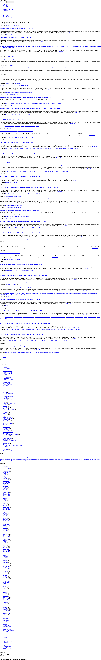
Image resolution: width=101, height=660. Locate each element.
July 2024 (5, 487)
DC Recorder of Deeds (8, 432)
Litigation (5, 401)
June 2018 (5, 573)
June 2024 (5, 488)
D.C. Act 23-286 (22, 294)
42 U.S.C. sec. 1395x (29, 160)
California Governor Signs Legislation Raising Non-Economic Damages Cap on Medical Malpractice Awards (25, 97)
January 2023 (6, 508)
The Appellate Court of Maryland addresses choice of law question (15, 37)
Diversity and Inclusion (8, 396)
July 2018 (5, 572)
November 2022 (6, 510)
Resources (5, 637)
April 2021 (5, 531)
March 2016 (5, 596)
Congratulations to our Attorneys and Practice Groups (12, 346)
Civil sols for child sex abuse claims (42, 317)
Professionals (5, 638)
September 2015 (6, 601)
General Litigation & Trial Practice (10, 403)
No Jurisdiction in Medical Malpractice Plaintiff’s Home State (14, 119)
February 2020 (6, 549)
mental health (2, 459)
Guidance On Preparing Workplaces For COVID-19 (33, 171)
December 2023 (6, 494)
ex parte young (48, 193)
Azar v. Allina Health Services (73, 329)
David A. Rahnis (6, 383)
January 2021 (6, 535)
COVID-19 (7, 137)
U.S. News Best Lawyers (45, 352)
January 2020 (6, 550)
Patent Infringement (9, 205)
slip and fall (16, 216)
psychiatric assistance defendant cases (44, 459)
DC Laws (5, 408)
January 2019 (6, 565)
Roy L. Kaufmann (7, 376)
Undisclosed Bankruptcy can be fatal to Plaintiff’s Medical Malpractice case (17, 85)
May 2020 (5, 545)
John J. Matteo (6, 380)
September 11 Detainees (74, 459)
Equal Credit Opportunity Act (50, 457)
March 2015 (5, 608)
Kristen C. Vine (6, 385)
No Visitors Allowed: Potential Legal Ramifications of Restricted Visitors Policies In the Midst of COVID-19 (25, 275)
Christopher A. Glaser (7, 373)
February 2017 (6, 589)
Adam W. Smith (9, 43)
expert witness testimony (28, 270)
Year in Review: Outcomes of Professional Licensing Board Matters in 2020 (17, 244)
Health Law (26, 103)
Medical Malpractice (24, 92)
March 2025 (5, 478)
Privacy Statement (7, 621)
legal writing (58, 103)
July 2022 (5, 513)
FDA (10, 340)
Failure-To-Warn (31, 340)
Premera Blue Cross (92, 317)
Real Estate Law (8, 352)
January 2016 (6, 598)
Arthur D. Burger (6, 368)
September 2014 (6, 613)
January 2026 (6, 469)
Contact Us (5, 10)
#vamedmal (23, 53)
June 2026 (5, 466)
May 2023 (5, 503)
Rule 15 (43, 239)
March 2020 (5, 547)
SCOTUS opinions (15, 340)
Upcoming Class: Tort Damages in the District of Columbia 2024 (15, 59)
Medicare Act (38, 329)
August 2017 (5, 584)
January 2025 (6, 481)
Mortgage (5, 441)
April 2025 (5, 477)
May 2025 (5, 476)
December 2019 (6, 551)
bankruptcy (7, 92)
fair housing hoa (6, 439)
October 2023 (6, 497)
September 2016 (6, 592)
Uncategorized (6, 428)
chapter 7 (13, 92)
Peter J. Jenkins (6, 374)
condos (94, 455)
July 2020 (5, 542)
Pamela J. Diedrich (18, 25)
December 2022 (6, 509)
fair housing (5, 433)
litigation (21, 114)
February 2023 (6, 507)
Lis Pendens (5, 449)
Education (5, 392)
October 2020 (6, 539)
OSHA (12, 137)
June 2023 (5, 502)
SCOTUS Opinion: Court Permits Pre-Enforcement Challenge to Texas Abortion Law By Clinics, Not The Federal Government (29, 187)
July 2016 (5, 593)
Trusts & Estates (6, 427)
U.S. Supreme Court (23, 460)
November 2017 (6, 581)
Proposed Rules (6, 443)
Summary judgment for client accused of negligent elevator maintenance (16, 28)
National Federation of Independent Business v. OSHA (66, 148)
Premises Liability (9, 114)
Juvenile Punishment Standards (95, 457)
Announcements (55, 352)
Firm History (5, 618)
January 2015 (6, 610)
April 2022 (5, 516)
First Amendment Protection (78, 457)
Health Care (16, 114)
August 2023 (5, 499)
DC (98, 455)
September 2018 (6, 570)
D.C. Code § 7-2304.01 (13, 294)
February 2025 (6, 479)
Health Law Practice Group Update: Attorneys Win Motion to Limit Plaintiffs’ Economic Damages (23, 221)
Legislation (5, 414)
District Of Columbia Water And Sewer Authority (14, 457)
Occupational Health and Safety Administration (29, 148)
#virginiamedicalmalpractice (37, 53)
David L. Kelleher (10, 128)
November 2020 (6, 537)
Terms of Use (6, 6)
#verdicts (28, 53)
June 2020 (5, 544)
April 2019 (5, 561)
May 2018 (5, 575)
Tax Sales (5, 444)
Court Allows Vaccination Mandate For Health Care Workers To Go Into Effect (18, 153)
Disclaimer (5, 5)
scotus (6, 329)
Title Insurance (6, 435)
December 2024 (6, 482)
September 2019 (6, 555)
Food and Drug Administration (42, 340)
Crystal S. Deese (9, 25)
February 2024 (6, 492)
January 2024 (6, 493)
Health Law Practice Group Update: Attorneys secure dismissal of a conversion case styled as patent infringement (26, 198)
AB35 (53, 103)
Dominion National (70, 317)
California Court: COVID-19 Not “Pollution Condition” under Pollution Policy (18, 76)
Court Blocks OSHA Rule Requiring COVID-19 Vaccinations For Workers (17, 142)
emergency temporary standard (46, 148)
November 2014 (6, 612)
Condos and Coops (7, 430)
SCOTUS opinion (12, 329)
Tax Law (5, 406)
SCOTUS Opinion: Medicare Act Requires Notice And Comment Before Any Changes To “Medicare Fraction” (26, 323)
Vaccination (20, 137)
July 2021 (5, 528)
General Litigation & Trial (8, 627)
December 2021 (6, 521)
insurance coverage (9, 103)
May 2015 (5, 605)
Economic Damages (39, 227)
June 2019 (5, 559)
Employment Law (7, 416)
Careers (4, 640)
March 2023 (5, 505)
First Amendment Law (68, 457)
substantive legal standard (47, 329)
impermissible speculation (24, 216)
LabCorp (77, 317)
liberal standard (38, 239)
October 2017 (6, 582)
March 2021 (5, 533)
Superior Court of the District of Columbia (14, 227)
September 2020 (6, 540)
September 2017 (6, 583)
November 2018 (6, 567)
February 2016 (6, 597)
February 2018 (6, 578)
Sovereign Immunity (9, 193)
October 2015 (6, 599)
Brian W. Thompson (7, 384)
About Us (5, 616)
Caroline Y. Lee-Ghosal (8, 379)
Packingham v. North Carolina (29, 459)
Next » (4, 357)
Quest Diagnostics (83, 317)
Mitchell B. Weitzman (7, 387)
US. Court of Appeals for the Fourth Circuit (12, 445)
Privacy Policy (6, 8)
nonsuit (30, 92)
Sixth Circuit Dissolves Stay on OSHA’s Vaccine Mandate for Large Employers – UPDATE (21, 176)
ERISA (56, 457)
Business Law (8, 182)
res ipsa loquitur (27, 114)
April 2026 (5, 467)
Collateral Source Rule (29, 227)
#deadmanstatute (9, 53)
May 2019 (5, 560)
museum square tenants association (18, 459)
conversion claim (18, 205)
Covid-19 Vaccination (28, 137)
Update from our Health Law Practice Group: (10, 253)
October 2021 (6, 524)
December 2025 (6, 471)
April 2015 (5, 607)
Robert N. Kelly (6, 378)
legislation (21, 103)
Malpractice (13, 305)
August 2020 (5, 541)
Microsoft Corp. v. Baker (8, 459)
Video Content (6, 394)
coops (97, 455)
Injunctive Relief (9, 282)
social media (80, 459)
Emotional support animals (27, 457)
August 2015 (5, 602)
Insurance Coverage (7, 417)
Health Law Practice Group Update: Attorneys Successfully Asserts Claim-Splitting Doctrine (21, 232)
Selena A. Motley (6, 382)
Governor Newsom (43, 103)
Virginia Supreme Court (8, 418)
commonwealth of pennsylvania (32, 126)
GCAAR (5, 446)
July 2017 (5, 586)
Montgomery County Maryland (9, 440)
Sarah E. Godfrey (18, 83)
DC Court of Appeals (7, 423)
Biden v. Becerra (20, 160)
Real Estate (5, 404)
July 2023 (5, 500)
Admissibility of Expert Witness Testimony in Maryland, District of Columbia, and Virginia (21, 264)
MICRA (50, 103)
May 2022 (5, 515)
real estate (15, 352)
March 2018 (5, 577)
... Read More (68, 32)
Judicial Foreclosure (7, 448)
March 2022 (5, 518)
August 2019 (5, 556)
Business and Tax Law (8, 411)
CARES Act (23, 293)
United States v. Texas (39, 193)
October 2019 (6, 554)
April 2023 (5, 504)
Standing (17, 92)
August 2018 (5, 571)
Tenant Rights (6, 419)
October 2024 (6, 483)
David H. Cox (6, 369)
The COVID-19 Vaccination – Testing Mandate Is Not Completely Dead (16, 131)
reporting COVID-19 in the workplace (53, 171)
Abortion (17, 193)
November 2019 (6, 552)
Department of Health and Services (33, 293)
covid (16, 137)
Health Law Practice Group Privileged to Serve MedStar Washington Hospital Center (20, 299)
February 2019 (6, 563)
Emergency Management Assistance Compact (52, 293)
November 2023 (6, 495)
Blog (4, 645)
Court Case (5, 398)
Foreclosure (5, 425)
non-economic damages (19, 317)
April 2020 (5, 546)
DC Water (5, 457)
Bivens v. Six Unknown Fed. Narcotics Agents (69, 455)
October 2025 (6, 472)
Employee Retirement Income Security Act (38, 457)
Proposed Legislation (7, 450)
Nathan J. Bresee (6, 367)
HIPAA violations (9, 317)
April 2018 (5, 576)
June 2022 (5, 514)
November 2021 (6, 523)
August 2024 (5, 486)
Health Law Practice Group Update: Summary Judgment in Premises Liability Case (19, 210)
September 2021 (6, 525)
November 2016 (6, 591)
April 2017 (5, 588)
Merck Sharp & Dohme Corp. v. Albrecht (58, 340)
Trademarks (16, 460)
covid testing (65, 171)
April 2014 (5, 614)
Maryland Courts (6, 420)
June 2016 (5, 594)
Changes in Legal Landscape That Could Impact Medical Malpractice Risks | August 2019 (21, 310)
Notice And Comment (22, 329)
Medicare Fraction (31, 329)
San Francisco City (62, 459)
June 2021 (5, 529)
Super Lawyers (36, 352)
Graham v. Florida (87, 457)
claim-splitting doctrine (29, 239)
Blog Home (5, 4)
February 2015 (6, 609)
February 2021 (6, 534)
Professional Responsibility (23, 352)
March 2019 (5, 562)
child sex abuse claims (29, 317)
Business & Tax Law (7, 646)
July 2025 (5, 474)
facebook (59, 457)
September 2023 (6, 498)
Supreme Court (8, 171)
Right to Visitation (43, 282)
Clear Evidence (23, 340)
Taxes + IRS (5, 413)
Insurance (16, 103)
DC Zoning (5, 424)
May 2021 (5, 530)
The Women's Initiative (8, 393)
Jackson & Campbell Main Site (9, 9)
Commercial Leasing (7, 438)
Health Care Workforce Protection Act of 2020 (72, 293)
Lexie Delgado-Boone (7, 371)
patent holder (36, 459)
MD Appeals (5, 422)
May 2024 (5, 489)
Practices (5, 624)
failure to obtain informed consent (58, 317)
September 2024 (6, 484)
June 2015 (5, 604)
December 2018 (6, 566)
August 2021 (5, 526)
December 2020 (6, 536)
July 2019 (5, 557)
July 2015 (5, 603)
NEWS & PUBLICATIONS (9, 641)
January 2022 (6, 520)
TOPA (4, 437)
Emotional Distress (34, 282)
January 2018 (6, 580)
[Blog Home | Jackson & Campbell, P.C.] (3, 1)
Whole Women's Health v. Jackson (26, 193)
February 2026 (6, 468)
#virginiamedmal (16, 53)
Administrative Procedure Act (60, 329)
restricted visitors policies (24, 282)
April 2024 (5, 491)
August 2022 (5, 512)
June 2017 (5, 587)
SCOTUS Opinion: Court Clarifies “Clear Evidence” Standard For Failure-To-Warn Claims (21, 334)
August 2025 (5, 473)
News (4, 402)
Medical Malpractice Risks (11, 270)
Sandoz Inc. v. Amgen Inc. (54, 459)
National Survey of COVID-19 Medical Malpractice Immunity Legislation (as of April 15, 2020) (22, 287)
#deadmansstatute (47, 53)
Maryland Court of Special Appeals (10, 434)
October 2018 (6, 568)
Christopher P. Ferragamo (12, 94)
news (31, 352)
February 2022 (6, 519)
